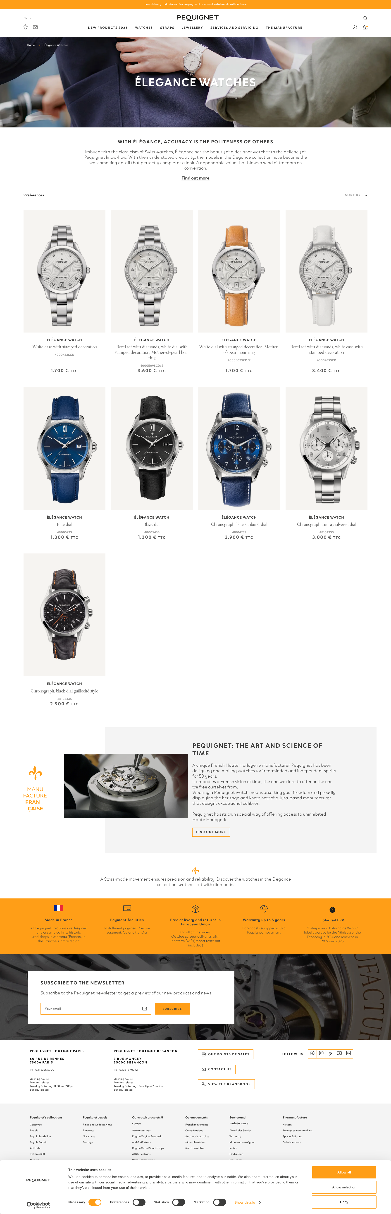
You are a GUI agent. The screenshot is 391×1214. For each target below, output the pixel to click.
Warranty (235, 1136)
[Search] (365, 18)
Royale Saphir (38, 1142)
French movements (196, 1124)
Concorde (36, 1124)
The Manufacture (284, 28)
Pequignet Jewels (95, 1117)
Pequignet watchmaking (297, 1130)
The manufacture (295, 1117)
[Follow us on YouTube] (339, 1054)
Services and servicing (234, 28)
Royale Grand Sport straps (148, 1148)
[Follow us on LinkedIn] (348, 1054)
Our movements (196, 1117)
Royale (34, 1130)
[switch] (139, 1202)
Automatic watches (197, 1136)
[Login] (355, 28)
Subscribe (172, 1008)
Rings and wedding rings (97, 1124)
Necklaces (89, 1136)
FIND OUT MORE (211, 832)
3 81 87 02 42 (130, 1069)
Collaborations (292, 1142)
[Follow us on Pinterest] (330, 1054)
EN (26, 18)
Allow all (344, 1172)
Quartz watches (194, 1148)
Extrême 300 (37, 1154)
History (287, 1124)
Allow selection (344, 1187)
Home (31, 45)
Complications (194, 1130)
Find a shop (236, 1154)
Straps (167, 28)
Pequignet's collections (46, 1117)
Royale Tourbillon (40, 1136)
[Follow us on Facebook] (312, 1054)
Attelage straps (141, 1130)
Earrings (88, 1142)
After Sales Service (240, 1130)
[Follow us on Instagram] (321, 1054)
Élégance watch (64, 340)
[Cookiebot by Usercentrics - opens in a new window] (38, 1205)
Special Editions (292, 1136)
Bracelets (88, 1130)
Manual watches (195, 1142)
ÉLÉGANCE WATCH (239, 340)
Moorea (34, 1159)
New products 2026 (108, 28)
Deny (344, 1202)
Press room (235, 1159)
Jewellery (192, 28)
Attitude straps (141, 1154)
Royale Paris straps (143, 1159)
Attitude (35, 1148)
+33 (121, 1069)
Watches (144, 28)
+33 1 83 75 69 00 (44, 1069)
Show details (244, 1202)
